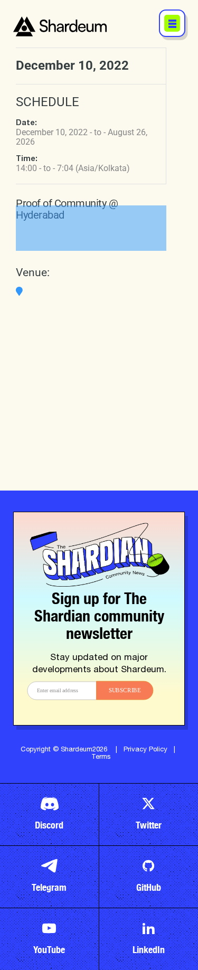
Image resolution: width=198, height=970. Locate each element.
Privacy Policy (145, 750)
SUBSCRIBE (124, 689)
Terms (101, 757)
